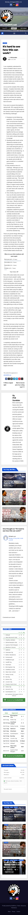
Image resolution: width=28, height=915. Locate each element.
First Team (6, 807)
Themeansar (14, 907)
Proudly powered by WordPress (9, 905)
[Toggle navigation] (14, 33)
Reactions (21, 860)
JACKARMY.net (8, 24)
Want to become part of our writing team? (19, 385)
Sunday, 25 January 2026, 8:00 (13, 867)
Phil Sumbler (13, 57)
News (11, 807)
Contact (18, 911)
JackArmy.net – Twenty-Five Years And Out (14, 483)
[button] (25, 33)
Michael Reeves (14, 834)
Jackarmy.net (9, 869)
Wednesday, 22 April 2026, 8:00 (14, 814)
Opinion (5, 43)
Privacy (13, 911)
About (9, 911)
